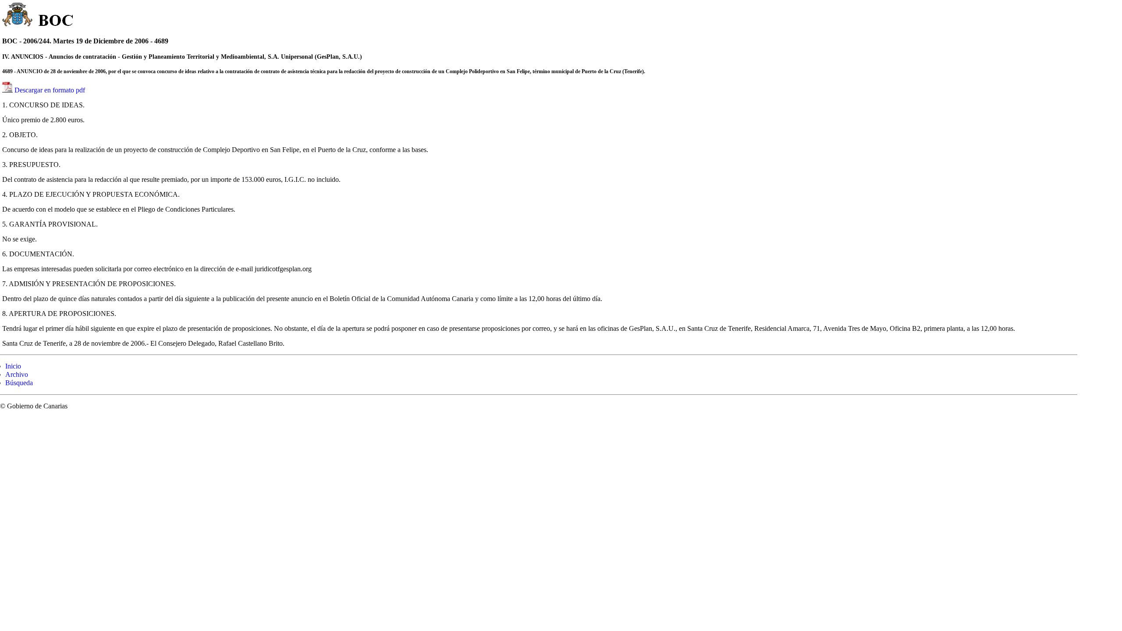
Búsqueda (19, 382)
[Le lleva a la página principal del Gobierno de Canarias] (18, 16)
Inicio (13, 366)
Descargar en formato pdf (49, 90)
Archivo (16, 374)
